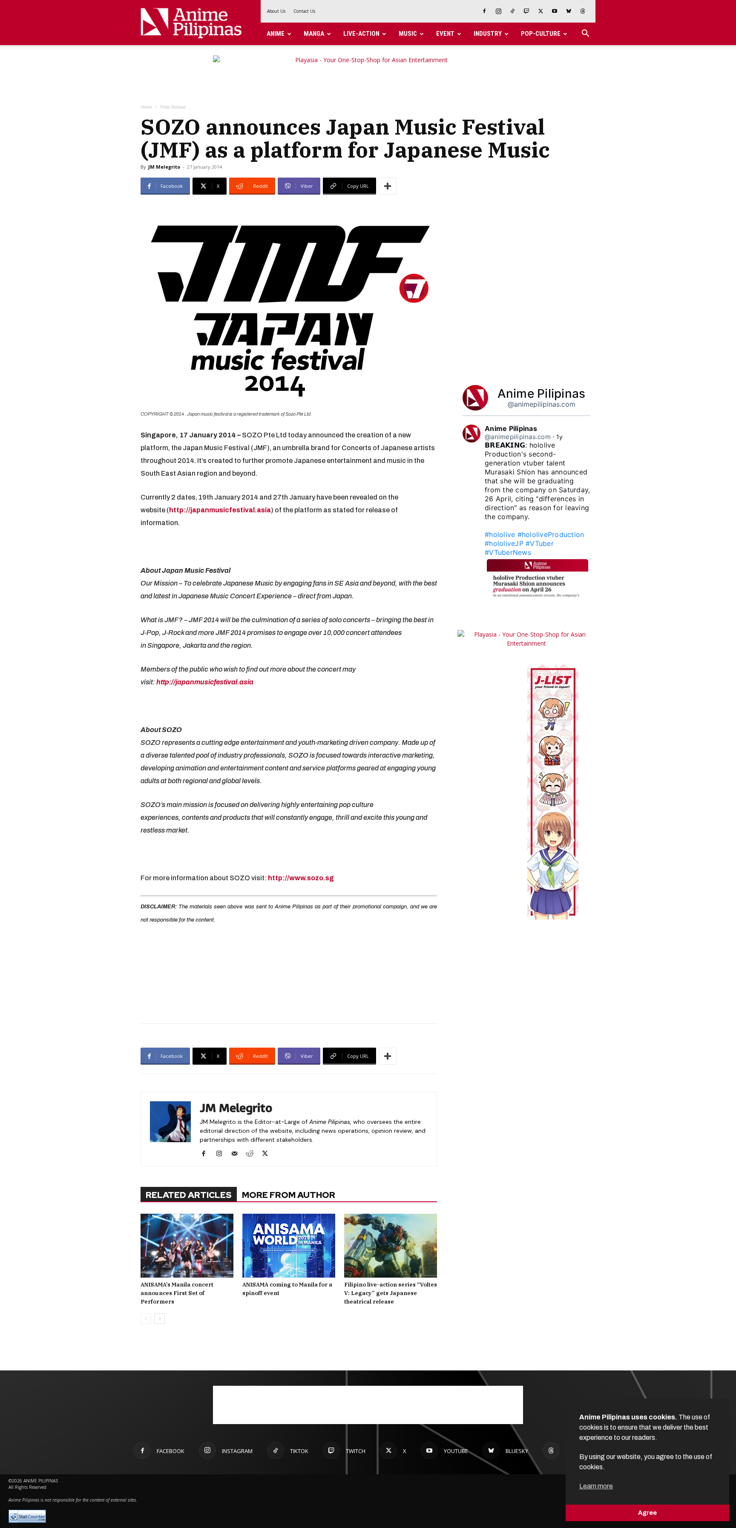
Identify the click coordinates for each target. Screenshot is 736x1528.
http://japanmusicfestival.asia (204, 682)
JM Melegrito (164, 167)
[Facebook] (484, 11)
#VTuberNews (508, 552)
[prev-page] (146, 1318)
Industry (488, 33)
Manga (314, 33)
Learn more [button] (596, 1486)
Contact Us (304, 11)
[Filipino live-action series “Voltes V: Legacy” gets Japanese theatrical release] (390, 1246)
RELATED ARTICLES (189, 1195)
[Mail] (237, 1154)
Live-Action (361, 33)
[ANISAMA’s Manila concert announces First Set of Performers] (187, 1246)
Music (408, 33)
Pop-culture (541, 33)
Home (146, 107)
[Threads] (582, 11)
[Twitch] (526, 11)
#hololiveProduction (551, 534)
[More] (388, 186)
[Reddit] (253, 1154)
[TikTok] (512, 11)
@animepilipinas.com (541, 404)
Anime (276, 33)
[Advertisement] (288, 972)
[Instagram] (498, 11)
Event (445, 33)
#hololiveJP (504, 543)
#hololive (500, 534)
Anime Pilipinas (541, 393)
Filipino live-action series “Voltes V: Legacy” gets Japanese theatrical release (390, 1293)
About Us (276, 11)
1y (559, 436)
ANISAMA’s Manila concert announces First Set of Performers (177, 1293)
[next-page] (159, 1318)
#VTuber (540, 543)
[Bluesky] (568, 11)
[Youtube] (554, 11)
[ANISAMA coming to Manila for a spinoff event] (288, 1246)
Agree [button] (647, 1512)
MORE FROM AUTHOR (288, 1195)
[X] (540, 11)
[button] (585, 34)
